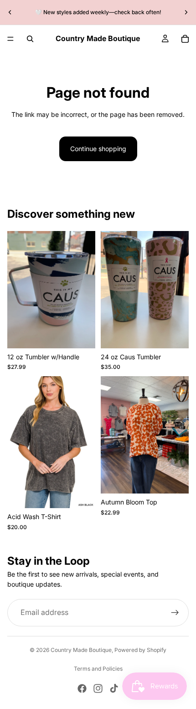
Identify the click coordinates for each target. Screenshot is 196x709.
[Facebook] (82, 688)
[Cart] (185, 39)
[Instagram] (98, 688)
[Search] (30, 39)
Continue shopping (98, 148)
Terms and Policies (98, 668)
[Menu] (10, 38)
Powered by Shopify (140, 649)
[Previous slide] (10, 12)
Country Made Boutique (81, 649)
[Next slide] (186, 12)
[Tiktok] (113, 688)
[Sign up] (175, 612)
